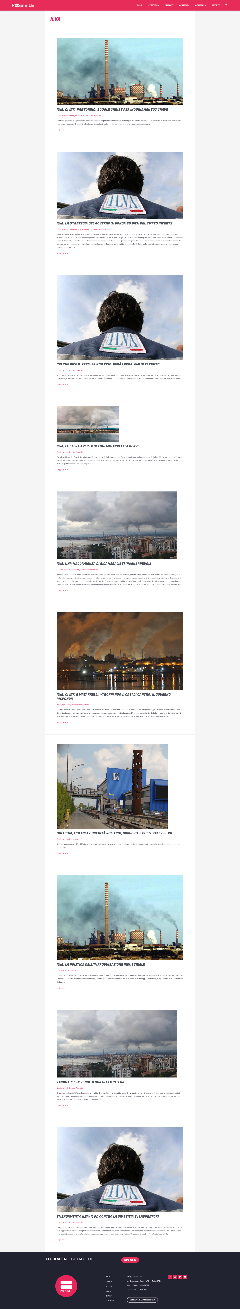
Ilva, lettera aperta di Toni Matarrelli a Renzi (97, 446)
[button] (226, 4)
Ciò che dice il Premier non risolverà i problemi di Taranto (108, 364)
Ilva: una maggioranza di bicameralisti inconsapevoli (104, 563)
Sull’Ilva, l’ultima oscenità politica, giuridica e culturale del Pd (114, 833)
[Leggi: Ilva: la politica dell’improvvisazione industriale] (120, 917)
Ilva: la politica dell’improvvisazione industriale (101, 964)
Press (80, 115)
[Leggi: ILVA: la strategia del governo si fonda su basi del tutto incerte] (120, 185)
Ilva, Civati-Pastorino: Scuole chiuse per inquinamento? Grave (112, 109)
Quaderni (199, 5)
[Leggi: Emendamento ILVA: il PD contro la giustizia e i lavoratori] (120, 1169)
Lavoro (81, 229)
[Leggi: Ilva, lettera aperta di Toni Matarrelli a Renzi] (88, 424)
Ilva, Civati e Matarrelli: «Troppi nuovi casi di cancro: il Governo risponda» (114, 696)
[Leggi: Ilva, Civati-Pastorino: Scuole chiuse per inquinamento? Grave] (120, 71)
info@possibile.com (134, 1277)
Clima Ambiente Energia (67, 115)
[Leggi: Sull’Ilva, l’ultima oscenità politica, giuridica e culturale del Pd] (112, 786)
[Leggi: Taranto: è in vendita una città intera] (117, 1043)
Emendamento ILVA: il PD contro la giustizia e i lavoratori (108, 1216)
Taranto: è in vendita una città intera (90, 1082)
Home (139, 5)
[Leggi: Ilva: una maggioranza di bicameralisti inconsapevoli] (117, 525)
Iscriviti (169, 5)
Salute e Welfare (63, 569)
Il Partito (153, 5)
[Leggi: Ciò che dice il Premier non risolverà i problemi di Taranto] (120, 317)
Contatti (216, 5)
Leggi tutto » (62, 129)
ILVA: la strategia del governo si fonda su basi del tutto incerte (114, 223)
